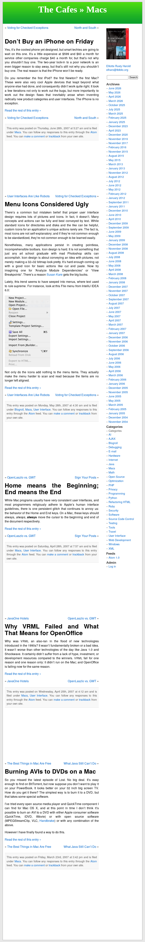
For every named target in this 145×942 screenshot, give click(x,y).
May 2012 (114, 189)
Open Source (117, 477)
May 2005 (114, 400)
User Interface (42, 409)
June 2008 (115, 261)
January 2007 (117, 333)
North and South (85, 27)
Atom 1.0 (114, 557)
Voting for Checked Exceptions (27, 27)
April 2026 (115, 96)
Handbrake (46, 820)
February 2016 (117, 147)
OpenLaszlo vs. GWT (21, 477)
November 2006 (118, 341)
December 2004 (118, 417)
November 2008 (118, 248)
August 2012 (116, 177)
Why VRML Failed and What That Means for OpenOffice (52, 629)
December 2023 (118, 126)
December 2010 (118, 210)
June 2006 (115, 362)
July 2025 (114, 109)
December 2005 (118, 388)
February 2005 (117, 409)
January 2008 (117, 282)
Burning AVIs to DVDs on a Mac (50, 771)
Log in (112, 566)
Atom (93, 132)
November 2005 (118, 392)
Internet (113, 460)
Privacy (113, 489)
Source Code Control (121, 519)
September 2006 (119, 350)
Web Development (120, 540)
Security (113, 510)
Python (113, 498)
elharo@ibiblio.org (117, 70)
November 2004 (118, 422)
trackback (54, 136)
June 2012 (115, 185)
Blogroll (19, 409)
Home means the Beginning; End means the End (52, 488)
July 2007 (114, 308)
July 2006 (114, 358)
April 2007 (115, 320)
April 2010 (115, 219)
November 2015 (118, 151)
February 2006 (117, 379)
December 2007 (118, 286)
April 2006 (115, 371)
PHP (111, 485)
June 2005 (115, 396)
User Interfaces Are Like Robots (28, 196)
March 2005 (116, 405)
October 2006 (117, 345)
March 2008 (116, 274)
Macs (18, 132)
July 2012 (114, 181)
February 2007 (117, 329)
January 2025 (117, 122)
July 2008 (114, 257)
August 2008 (116, 253)
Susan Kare (54, 274)
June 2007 (115, 312)
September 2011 (119, 202)
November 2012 (118, 172)
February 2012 (117, 194)
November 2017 (118, 143)
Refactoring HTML (119, 502)
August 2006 (116, 354)
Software (114, 514)
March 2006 (116, 375)
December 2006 (118, 337)
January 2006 (117, 383)
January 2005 (117, 413)
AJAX (112, 438)
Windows (114, 544)
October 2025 (117, 105)
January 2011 (117, 206)
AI (110, 434)
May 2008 (114, 265)
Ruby (112, 506)
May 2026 (114, 92)
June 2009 (115, 231)
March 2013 (116, 164)
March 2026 (116, 101)
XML (111, 548)
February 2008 (117, 278)
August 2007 (116, 303)
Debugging (115, 447)
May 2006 (114, 367)
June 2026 (115, 88)
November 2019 (118, 139)
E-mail (112, 451)
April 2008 (115, 269)
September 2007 (119, 299)
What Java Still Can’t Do (80, 763)
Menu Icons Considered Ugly (47, 204)
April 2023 (115, 130)
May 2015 (114, 160)
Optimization (116, 481)
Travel (112, 531)
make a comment (34, 136)
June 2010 (115, 215)
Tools (112, 527)
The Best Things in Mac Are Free (29, 763)
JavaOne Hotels (18, 618)
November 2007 (118, 291)
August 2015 (116, 156)
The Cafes (57, 9)
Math (112, 472)
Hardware (114, 455)
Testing (113, 523)
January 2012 (117, 198)
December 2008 (118, 244)
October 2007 (117, 295)
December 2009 (118, 223)
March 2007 (116, 324)
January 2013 (117, 168)
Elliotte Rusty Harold (118, 66)
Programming (117, 493)
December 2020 (118, 134)
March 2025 (116, 113)
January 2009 (117, 240)
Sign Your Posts (85, 477)
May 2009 (114, 236)
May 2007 (114, 316)
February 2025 (117, 117)
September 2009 (119, 227)
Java (111, 464)
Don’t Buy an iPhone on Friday (49, 41)
